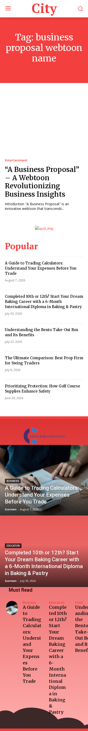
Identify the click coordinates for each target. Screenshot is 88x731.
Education (13, 545)
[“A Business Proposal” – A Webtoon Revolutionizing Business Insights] (44, 125)
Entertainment (16, 160)
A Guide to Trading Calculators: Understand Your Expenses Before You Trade (40, 268)
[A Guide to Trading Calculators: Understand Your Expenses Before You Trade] (44, 480)
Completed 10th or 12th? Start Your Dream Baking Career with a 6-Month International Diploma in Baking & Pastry (44, 301)
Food (79, 602)
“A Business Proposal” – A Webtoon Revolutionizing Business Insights (42, 182)
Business (13, 481)
